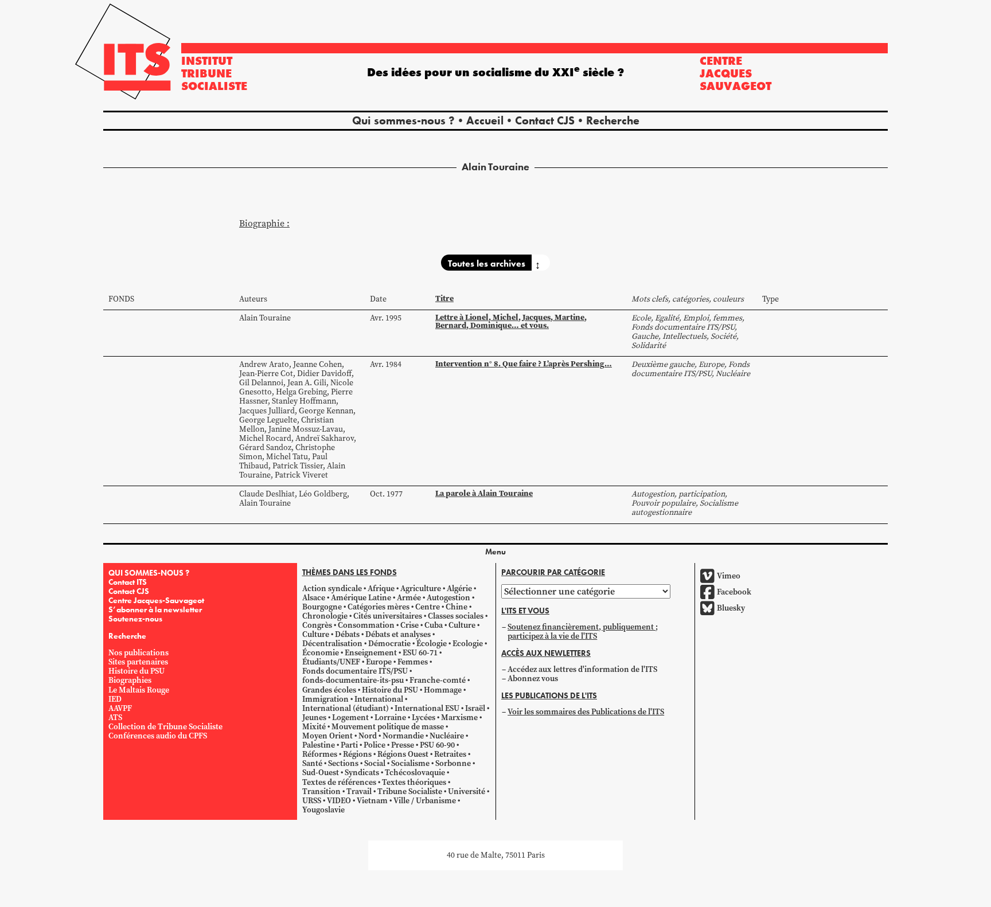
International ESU (427, 708)
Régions (357, 754)
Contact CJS (545, 120)
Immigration (325, 699)
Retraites (450, 754)
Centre (427, 606)
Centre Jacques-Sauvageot (156, 600)
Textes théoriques (414, 782)
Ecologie (467, 643)
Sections (343, 763)
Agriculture (420, 588)
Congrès (317, 625)
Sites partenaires (138, 661)
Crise (409, 625)
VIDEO (339, 800)
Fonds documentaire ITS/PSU (355, 671)
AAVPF (120, 708)
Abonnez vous (533, 678)
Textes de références (339, 782)
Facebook (734, 592)
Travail (359, 791)
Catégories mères (378, 606)
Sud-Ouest (320, 772)
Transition (321, 791)
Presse (402, 745)
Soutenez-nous (135, 618)
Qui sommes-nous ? (403, 120)
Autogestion (448, 597)
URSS (311, 800)
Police (374, 745)
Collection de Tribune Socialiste (165, 726)
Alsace (313, 597)
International (378, 699)
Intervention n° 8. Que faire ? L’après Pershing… (523, 363)
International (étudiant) (345, 708)
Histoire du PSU (136, 671)
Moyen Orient (327, 735)
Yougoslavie (323, 809)
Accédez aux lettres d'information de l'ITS (582, 669)
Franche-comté (437, 680)
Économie (320, 652)
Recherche (612, 120)
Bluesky (731, 608)
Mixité (314, 726)
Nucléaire (447, 735)
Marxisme (459, 717)
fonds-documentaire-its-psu (353, 680)
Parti (349, 745)
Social (374, 763)
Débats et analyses (398, 634)
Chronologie (325, 616)
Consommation (366, 625)
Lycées (423, 717)
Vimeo (728, 575)
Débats (347, 634)
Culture (461, 625)
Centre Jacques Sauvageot (735, 73)
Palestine (318, 745)
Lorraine (390, 717)
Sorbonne (453, 763)
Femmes (412, 661)
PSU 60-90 (437, 745)
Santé (312, 763)
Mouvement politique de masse (387, 726)
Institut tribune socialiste (214, 73)
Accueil (485, 120)
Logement (350, 717)
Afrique (381, 588)
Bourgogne (322, 606)
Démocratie (389, 643)
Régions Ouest (402, 754)
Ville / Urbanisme (424, 800)
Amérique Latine (361, 597)
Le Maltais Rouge (138, 690)
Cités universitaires (387, 616)
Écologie (431, 643)
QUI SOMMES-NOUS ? (148, 573)
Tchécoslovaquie (415, 772)
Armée (409, 597)
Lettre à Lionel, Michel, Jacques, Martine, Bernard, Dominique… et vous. (511, 321)
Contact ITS (127, 582)
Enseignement (371, 652)
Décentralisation (332, 643)
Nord (367, 735)
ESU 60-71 (420, 652)
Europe (379, 661)
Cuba (433, 625)
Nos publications (138, 652)
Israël (475, 708)
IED (115, 699)
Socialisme (410, 763)
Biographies (129, 680)
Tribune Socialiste (409, 791)
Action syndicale (332, 588)
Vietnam (372, 800)
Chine (456, 606)
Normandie (403, 735)
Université (466, 791)
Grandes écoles (329, 690)
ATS (115, 717)
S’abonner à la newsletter (155, 609)
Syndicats (362, 772)
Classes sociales (455, 616)
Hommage (443, 690)
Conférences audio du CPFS (157, 735)
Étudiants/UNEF (331, 661)
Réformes (319, 754)
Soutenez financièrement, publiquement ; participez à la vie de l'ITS (583, 631)
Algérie (459, 588)
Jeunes (314, 717)
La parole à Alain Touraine (484, 493)
